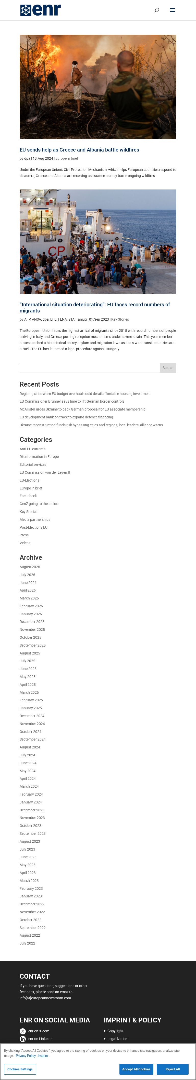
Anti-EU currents (32, 448)
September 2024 (33, 739)
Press (24, 534)
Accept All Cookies (136, 1069)
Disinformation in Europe (39, 456)
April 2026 (28, 590)
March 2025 (29, 692)
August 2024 (30, 747)
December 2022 (32, 903)
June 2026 (28, 582)
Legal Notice (117, 1038)
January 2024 (31, 802)
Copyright (115, 1030)
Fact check (28, 495)
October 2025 (30, 637)
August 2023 (30, 841)
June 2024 (28, 762)
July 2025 (27, 660)
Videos (25, 542)
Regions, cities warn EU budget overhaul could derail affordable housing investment (85, 393)
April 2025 (28, 684)
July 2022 (27, 943)
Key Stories (120, 319)
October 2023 (30, 825)
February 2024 (31, 794)
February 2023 (31, 888)
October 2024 (30, 731)
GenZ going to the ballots (39, 503)
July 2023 (27, 849)
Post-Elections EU (33, 527)
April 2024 (28, 778)
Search (168, 367)
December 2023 (32, 810)
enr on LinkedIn (40, 1038)
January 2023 (31, 896)
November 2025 (32, 629)
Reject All (173, 1069)
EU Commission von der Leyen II (45, 472)
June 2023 (28, 856)
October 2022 (30, 919)
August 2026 (30, 566)
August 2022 (30, 935)
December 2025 (32, 621)
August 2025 (30, 653)
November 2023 (32, 817)
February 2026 (31, 606)
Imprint (43, 1055)
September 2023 (33, 833)
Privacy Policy (26, 1055)
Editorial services (33, 464)
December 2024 (32, 715)
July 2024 (27, 755)
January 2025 (31, 707)
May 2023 (27, 864)
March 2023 (29, 880)
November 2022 (32, 911)
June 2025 (28, 668)
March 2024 (29, 786)
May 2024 (27, 770)
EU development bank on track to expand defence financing (66, 417)
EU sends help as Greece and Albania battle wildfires (79, 150)
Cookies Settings (20, 1069)
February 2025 (31, 700)
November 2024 (32, 723)
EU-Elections (29, 480)
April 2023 (28, 872)
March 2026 (29, 598)
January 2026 (31, 613)
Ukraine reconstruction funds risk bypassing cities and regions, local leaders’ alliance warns (92, 424)
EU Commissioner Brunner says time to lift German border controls (72, 401)
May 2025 (27, 676)
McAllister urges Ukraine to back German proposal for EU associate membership (82, 409)
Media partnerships (35, 519)
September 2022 (33, 927)
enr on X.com (38, 1031)
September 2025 (33, 645)
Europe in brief (66, 158)
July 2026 (27, 574)
